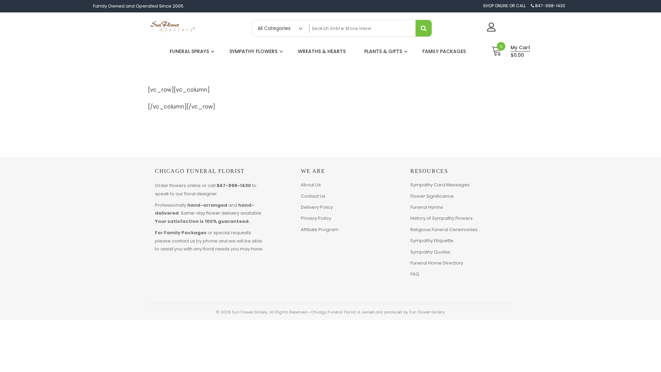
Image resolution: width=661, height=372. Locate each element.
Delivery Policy (317, 207)
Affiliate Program (319, 229)
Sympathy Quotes (430, 252)
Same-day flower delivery (210, 213)
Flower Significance (432, 196)
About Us (311, 185)
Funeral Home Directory (436, 263)
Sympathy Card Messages (440, 185)
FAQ (414, 274)
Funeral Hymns (426, 207)
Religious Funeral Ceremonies (444, 229)
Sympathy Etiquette (431, 240)
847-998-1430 (234, 185)
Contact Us (313, 196)
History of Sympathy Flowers (441, 218)
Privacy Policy (316, 218)
